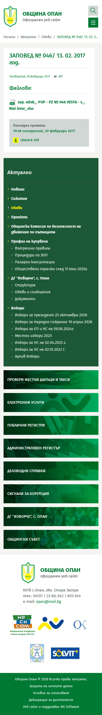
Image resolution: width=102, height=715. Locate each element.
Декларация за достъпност (51, 700)
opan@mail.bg (48, 601)
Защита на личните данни (51, 686)
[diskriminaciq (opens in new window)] (37, 652)
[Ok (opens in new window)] (79, 624)
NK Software (69, 707)
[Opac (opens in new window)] (51, 624)
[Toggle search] (93, 12)
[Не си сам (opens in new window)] (22, 624)
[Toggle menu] (93, 23)
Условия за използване (51, 693)
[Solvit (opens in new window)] (65, 652)
